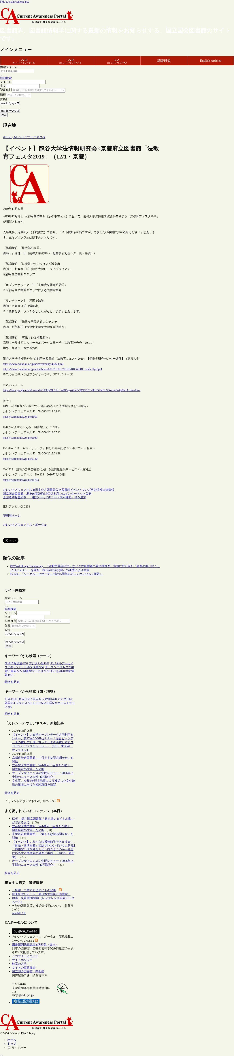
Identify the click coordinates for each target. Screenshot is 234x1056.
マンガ (86, 489)
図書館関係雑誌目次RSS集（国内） (35, 944)
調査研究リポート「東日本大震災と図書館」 (41, 894)
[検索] (1, 75)
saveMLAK (19, 913)
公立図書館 (63, 489)
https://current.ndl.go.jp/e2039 (20, 437)
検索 (3, 114)
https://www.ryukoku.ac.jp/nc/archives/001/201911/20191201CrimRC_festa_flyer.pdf (52, 369)
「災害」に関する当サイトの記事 (34, 890)
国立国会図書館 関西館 (28, 971)
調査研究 (164, 61)
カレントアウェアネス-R (19, 489)
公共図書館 (48, 489)
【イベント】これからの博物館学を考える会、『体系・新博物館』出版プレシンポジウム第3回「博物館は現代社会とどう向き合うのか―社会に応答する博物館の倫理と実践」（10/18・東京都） (43, 849)
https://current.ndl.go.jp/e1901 (20, 416)
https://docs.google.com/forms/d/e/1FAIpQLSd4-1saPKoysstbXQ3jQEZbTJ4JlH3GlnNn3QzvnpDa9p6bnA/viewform (71, 390)
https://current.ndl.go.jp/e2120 (20, 458)
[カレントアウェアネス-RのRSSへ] (58, 801)
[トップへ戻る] (1, 1055)
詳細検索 (6, 78)
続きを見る (12, 681)
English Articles (210, 60)
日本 (38, 489)
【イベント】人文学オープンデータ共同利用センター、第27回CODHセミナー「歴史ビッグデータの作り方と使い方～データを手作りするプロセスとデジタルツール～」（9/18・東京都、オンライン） (42, 742)
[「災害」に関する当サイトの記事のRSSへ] (60, 890)
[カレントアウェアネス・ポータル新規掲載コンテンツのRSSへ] (36, 940)
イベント (76, 489)
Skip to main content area (14, 1)
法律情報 (108, 489)
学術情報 (96, 489)
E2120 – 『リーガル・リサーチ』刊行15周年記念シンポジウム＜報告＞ (56, 573)
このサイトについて (25, 956)
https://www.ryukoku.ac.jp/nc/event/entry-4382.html (33, 363)
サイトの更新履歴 (23, 967)
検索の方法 (19, 963)
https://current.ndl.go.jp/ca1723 (21, 479)
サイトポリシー (22, 959)
